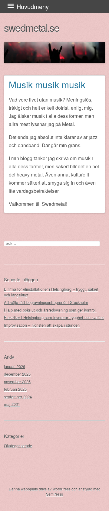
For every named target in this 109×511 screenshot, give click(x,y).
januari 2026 (14, 366)
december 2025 (17, 374)
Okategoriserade (18, 445)
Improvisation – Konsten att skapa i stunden (42, 325)
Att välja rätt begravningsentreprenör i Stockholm (46, 302)
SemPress (54, 493)
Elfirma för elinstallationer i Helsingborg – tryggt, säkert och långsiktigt (51, 292)
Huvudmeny (33, 6)
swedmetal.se (31, 27)
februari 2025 (15, 389)
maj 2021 (12, 404)
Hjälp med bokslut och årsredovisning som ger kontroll (50, 310)
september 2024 (18, 396)
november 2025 (17, 381)
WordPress (61, 488)
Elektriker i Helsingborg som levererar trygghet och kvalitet (54, 317)
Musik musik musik (47, 84)
